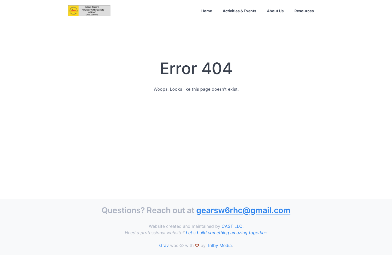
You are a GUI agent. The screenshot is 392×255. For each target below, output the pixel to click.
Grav (164, 245)
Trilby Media (219, 245)
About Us (275, 11)
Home (206, 11)
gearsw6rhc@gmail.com (243, 210)
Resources (304, 11)
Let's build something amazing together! (226, 232)
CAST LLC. (232, 226)
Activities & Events (239, 11)
